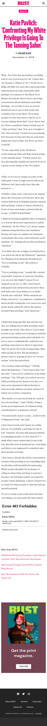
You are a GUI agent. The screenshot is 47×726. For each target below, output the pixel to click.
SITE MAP (39, 713)
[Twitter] (23, 694)
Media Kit (18, 707)
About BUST (11, 701)
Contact (24, 701)
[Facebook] (18, 694)
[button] (4, 3)
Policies (30, 707)
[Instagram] (29, 694)
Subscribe (37, 701)
